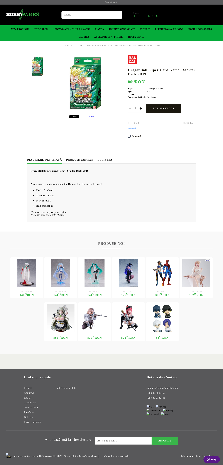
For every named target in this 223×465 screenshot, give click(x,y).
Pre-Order (41, 29)
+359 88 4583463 (156, 393)
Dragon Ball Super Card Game (98, 45)
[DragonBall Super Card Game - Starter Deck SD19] (38, 66)
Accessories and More (108, 37)
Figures (145, 29)
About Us (29, 393)
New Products (20, 29)
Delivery (105, 159)
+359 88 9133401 (156, 397)
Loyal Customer (32, 422)
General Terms (31, 407)
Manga (99, 29)
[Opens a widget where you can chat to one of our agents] (211, 459)
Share (75, 116)
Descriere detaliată (44, 159)
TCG (80, 45)
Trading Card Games (122, 29)
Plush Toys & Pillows (169, 29)
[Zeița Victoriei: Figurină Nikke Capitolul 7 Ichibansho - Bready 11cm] (94, 318)
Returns (28, 388)
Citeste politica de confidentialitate (80, 456)
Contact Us (30, 402)
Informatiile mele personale (116, 456)
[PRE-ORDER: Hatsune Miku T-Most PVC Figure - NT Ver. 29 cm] (94, 273)
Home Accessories (200, 29)
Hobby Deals (136, 37)
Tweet (90, 116)
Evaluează (132, 128)
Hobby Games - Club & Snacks (71, 29)
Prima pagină (69, 45)
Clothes (84, 37)
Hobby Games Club (65, 388)
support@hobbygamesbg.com (162, 388)
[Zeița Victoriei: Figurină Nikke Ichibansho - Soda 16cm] (61, 318)
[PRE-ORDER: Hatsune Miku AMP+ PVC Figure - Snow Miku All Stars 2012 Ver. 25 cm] (61, 273)
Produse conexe (79, 159)
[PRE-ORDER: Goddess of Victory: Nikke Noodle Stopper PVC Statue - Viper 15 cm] (196, 273)
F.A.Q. (27, 397)
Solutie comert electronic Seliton (199, 456)
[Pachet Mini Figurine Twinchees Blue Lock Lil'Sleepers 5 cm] (162, 318)
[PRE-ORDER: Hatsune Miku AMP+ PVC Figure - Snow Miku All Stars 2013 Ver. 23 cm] (27, 273)
